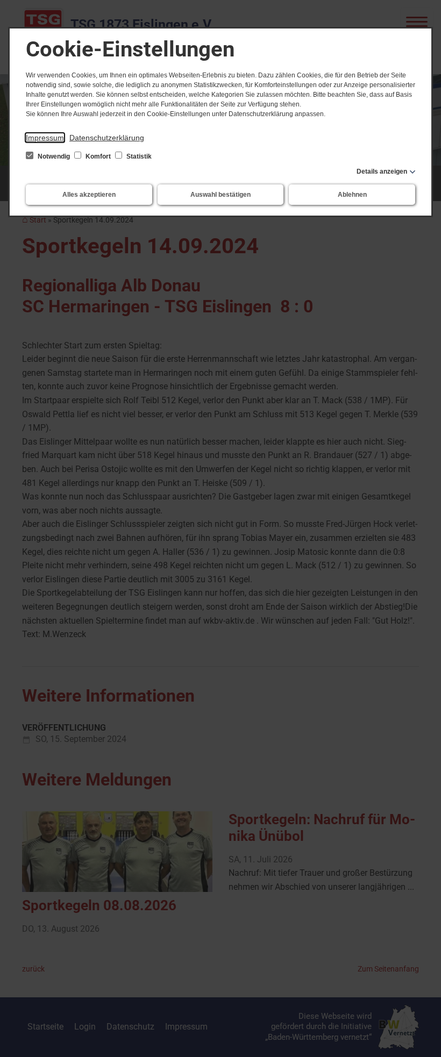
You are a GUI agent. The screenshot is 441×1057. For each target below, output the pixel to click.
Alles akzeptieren (89, 194)
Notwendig (54, 156)
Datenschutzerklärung (106, 137)
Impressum (45, 137)
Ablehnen (352, 194)
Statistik (138, 156)
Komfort (98, 156)
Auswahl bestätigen (220, 194)
